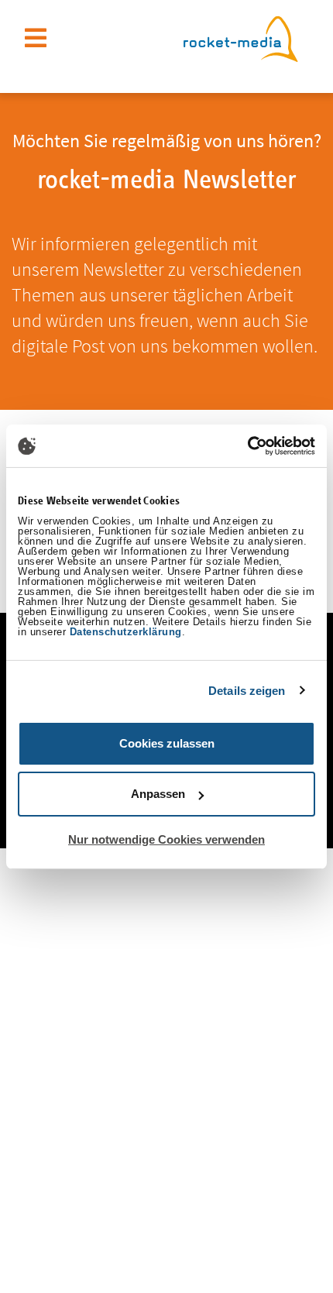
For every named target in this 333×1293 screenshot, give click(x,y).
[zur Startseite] (240, 36)
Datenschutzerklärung (126, 632)
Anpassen (158, 793)
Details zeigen (246, 690)
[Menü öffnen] (35, 38)
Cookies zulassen (167, 743)
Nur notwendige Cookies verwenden (166, 839)
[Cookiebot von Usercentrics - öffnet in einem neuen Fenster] (247, 445)
